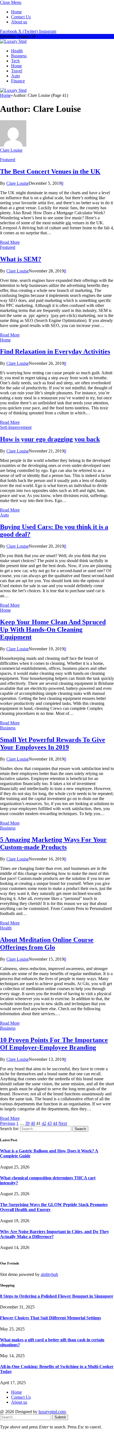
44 (55, 1123)
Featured (7, 159)
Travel (16, 70)
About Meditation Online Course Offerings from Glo (47, 943)
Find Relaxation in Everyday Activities (55, 351)
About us (19, 21)
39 (27, 1123)
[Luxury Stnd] (13, 41)
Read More (10, 242)
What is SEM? (20, 259)
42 (44, 1123)
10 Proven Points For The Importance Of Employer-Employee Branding (54, 1043)
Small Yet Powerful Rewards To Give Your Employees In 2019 (52, 743)
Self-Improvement (16, 427)
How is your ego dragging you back (50, 439)
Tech (15, 60)
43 (49, 1123)
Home (16, 11)
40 (33, 1123)
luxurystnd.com (52, 1411)
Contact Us (21, 16)
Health (17, 50)
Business (19, 55)
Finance (18, 80)
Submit (60, 1417)
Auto (15, 75)
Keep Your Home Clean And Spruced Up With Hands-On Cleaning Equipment (53, 629)
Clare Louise (11, 150)
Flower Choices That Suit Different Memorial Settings (50, 1317)
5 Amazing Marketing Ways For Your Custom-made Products (53, 843)
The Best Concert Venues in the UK (50, 171)
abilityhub (49, 1274)
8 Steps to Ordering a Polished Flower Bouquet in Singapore (56, 1296)
